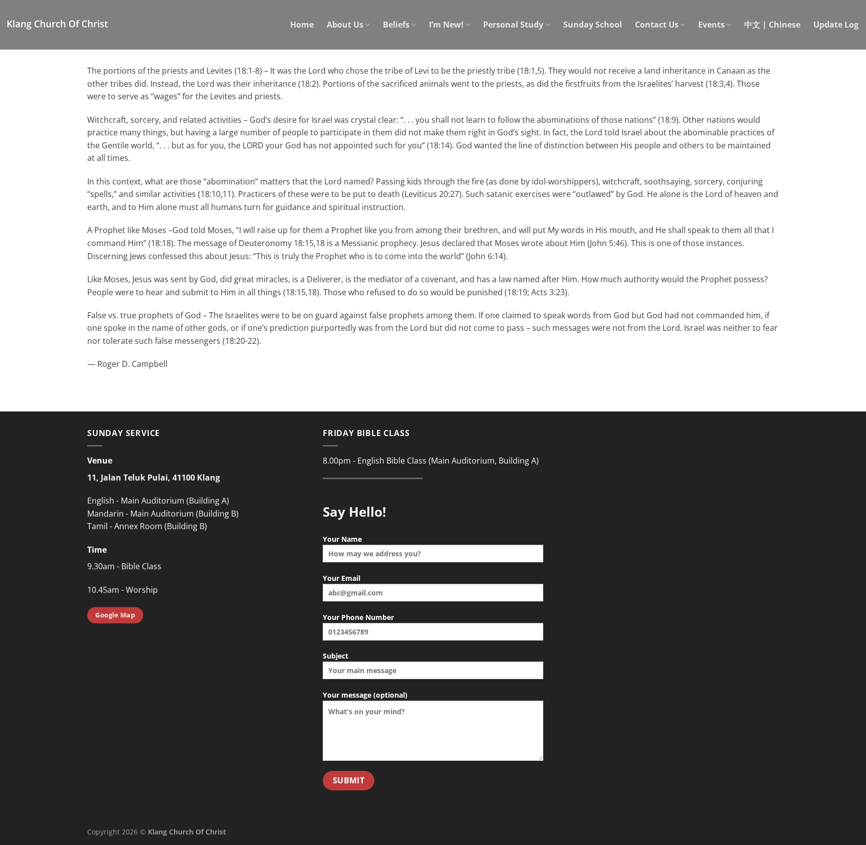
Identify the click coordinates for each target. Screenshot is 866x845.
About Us (345, 24)
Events (711, 24)
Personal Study (513, 24)
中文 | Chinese (772, 24)
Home (302, 24)
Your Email (341, 578)
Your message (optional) (365, 695)
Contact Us (657, 24)
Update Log (835, 24)
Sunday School (592, 24)
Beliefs (396, 24)
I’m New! (446, 24)
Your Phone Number (358, 617)
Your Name (342, 539)
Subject (335, 656)
